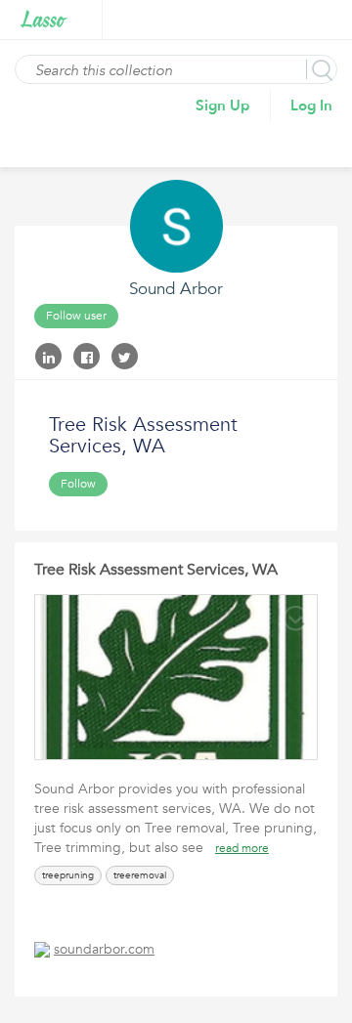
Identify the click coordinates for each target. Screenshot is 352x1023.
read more (242, 848)
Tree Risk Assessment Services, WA (156, 569)
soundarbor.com (104, 949)
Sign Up (223, 105)
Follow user (76, 315)
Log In (311, 105)
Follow (78, 483)
